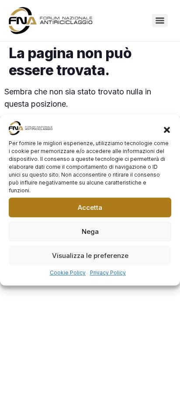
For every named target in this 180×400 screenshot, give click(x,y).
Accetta (90, 207)
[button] (167, 129)
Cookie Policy (68, 272)
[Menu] (160, 20)
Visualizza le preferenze (90, 255)
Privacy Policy (108, 272)
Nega (90, 231)
